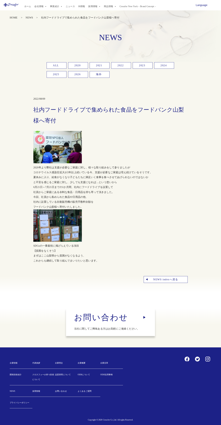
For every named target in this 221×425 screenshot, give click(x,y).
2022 (120, 65)
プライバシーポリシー (19, 403)
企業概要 (82, 363)
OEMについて (84, 374)
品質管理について (63, 374)
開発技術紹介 (16, 374)
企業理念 (59, 363)
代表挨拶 (36, 363)
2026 (77, 74)
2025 (56, 74)
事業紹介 (54, 6)
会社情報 (39, 6)
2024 (163, 65)
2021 (99, 65)
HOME (14, 17)
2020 (77, 65)
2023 (142, 65)
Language (201, 5)
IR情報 (81, 6)
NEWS (29, 17)
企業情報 (14, 363)
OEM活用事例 (106, 374)
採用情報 (92, 6)
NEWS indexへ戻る (165, 279)
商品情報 (108, 6)
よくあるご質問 (84, 391)
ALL (56, 65)
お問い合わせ (61, 391)
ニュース (70, 6)
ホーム (27, 6)
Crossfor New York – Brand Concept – (138, 6)
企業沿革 (104, 363)
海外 (99, 74)
